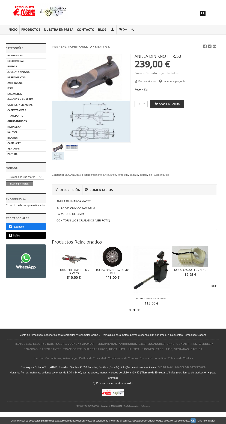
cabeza (134, 174)
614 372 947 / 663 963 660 (190, 367)
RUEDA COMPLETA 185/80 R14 (112, 271)
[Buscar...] (132, 29)
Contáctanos (53, 358)
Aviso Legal (70, 358)
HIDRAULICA (14, 126)
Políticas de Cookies (180, 358)
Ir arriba (38, 358)
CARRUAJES (14, 143)
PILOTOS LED (15, 55)
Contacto (85, 30)
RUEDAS (12, 66)
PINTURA (12, 154)
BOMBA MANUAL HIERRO (152, 298)
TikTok (16, 235)
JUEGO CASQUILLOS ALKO (190, 269)
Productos (30, 30)
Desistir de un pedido (153, 358)
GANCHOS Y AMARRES (20, 99)
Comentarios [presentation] (101, 190)
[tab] (67, 190)
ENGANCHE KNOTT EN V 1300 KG (73, 271)
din (150, 174)
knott (113, 174)
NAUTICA (12, 132)
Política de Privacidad (92, 358)
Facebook (18, 226)
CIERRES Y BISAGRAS (20, 105)
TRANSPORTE (15, 116)
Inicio (12, 30)
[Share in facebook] (204, 46)
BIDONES (12, 137)
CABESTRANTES (16, 110)
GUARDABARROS (17, 121)
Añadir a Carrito (169, 104)
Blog (102, 30)
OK (193, 420)
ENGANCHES (14, 94)
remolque (122, 174)
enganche (96, 174)
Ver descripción (147, 81)
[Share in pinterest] (214, 46)
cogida (143, 174)
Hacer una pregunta (173, 81)
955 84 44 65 (165, 367)
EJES (10, 88)
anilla (106, 174)
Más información (206, 420)
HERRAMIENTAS (16, 77)
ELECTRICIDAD (15, 61)
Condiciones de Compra (123, 358)
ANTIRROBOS (15, 83)
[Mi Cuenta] (112, 29)
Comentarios (161, 174)
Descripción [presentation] (70, 190)
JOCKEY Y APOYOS (18, 72)
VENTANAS (13, 148)
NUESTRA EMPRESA (58, 30)
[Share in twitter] (209, 46)
